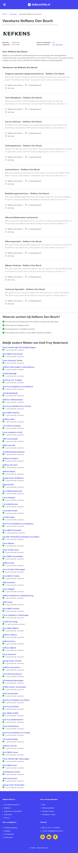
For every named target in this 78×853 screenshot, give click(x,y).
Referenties (8, 837)
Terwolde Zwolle (10, 510)
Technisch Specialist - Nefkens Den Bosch (25, 289)
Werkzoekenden (48, 808)
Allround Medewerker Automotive (21, 217)
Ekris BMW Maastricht (12, 491)
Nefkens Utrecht (10, 746)
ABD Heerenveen (10, 778)
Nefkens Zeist (8, 563)
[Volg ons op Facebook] (55, 837)
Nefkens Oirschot (10, 465)
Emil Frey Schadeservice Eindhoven (18, 386)
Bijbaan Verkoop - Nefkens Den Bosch (23, 265)
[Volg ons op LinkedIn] (49, 837)
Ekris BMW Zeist (10, 765)
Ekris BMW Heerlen (11, 413)
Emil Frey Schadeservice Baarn (16, 700)
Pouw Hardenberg (11, 726)
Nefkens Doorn (9, 641)
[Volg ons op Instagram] (42, 837)
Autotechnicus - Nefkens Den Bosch (22, 169)
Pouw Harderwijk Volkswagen (16, 759)
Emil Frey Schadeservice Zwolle (16, 732)
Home (4, 14)
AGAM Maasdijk (10, 373)
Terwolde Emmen (10, 504)
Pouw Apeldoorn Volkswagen (16, 615)
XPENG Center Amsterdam (14, 687)
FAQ (43, 805)
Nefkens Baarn (9, 471)
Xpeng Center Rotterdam (13, 785)
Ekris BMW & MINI (10, 713)
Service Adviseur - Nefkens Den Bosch (23, 121)
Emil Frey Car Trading (12, 380)
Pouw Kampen (9, 497)
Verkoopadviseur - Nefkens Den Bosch (23, 145)
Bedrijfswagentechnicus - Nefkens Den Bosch (27, 193)
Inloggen (7, 831)
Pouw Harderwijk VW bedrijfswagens (19, 347)
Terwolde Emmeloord (12, 674)
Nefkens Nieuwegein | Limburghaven (18, 367)
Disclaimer (8, 814)
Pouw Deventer (9, 654)
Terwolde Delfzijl (10, 739)
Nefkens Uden (9, 419)
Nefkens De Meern (10, 458)
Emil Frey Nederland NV (13, 719)
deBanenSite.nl (41, 848)
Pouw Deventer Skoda (12, 360)
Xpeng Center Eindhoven (13, 478)
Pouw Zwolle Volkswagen (14, 569)
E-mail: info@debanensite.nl (52, 831)
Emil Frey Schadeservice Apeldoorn (18, 524)
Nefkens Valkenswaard (13, 399)
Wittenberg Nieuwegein (13, 680)
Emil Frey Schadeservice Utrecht (17, 406)
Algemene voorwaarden (13, 811)
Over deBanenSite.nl (12, 805)
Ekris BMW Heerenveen (13, 354)
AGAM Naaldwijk (10, 393)
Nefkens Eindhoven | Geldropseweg (18, 595)
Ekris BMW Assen (10, 752)
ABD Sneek (7, 602)
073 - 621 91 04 (57, 45)
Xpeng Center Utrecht (12, 661)
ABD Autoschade (10, 439)
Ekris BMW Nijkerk (11, 628)
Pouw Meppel (8, 589)
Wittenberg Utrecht (11, 772)
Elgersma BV (8, 484)
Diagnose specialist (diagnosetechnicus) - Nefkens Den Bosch (35, 73)
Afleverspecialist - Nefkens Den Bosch (23, 241)
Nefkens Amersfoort (12, 667)
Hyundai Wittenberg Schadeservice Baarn (21, 537)
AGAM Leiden (9, 517)
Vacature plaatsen (11, 828)
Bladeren (7, 808)
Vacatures (13, 14)
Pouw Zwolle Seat (11, 550)
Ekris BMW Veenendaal (13, 556)
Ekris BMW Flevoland (12, 530)
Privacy (7, 818)
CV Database (9, 834)
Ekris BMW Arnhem (11, 576)
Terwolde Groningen (12, 426)
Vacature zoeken (48, 811)
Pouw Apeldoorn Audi (12, 432)
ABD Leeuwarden (10, 693)
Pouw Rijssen (8, 543)
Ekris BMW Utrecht (11, 608)
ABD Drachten (9, 582)
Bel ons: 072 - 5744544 (51, 828)
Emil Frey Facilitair (11, 706)
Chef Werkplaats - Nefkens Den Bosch (23, 97)
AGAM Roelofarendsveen (14, 452)
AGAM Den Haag (10, 621)
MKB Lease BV (9, 445)
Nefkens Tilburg (10, 635)
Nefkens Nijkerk (9, 648)
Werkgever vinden (49, 814)
